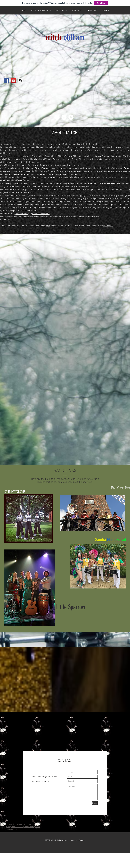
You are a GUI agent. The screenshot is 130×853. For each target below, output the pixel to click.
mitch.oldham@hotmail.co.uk (45, 777)
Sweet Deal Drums (41, 214)
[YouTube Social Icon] (13, 80)
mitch (53, 37)
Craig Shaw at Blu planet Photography (23, 826)
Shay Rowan (11, 829)
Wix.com (82, 840)
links (48, 226)
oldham (74, 37)
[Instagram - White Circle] (71, 117)
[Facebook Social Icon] (6, 80)
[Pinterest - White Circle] (64, 117)
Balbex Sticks (21, 214)
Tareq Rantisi (23, 180)
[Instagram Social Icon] (20, 80)
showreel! (108, 226)
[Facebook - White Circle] (57, 117)
